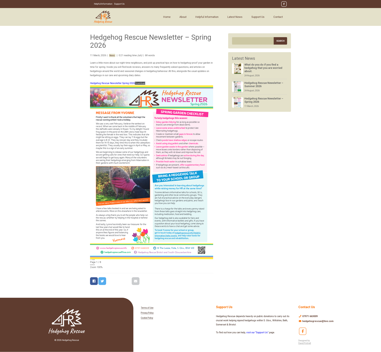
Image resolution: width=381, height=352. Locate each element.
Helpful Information (103, 4)
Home (167, 16)
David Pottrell (304, 343)
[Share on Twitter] (102, 281)
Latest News (234, 16)
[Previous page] (91, 259)
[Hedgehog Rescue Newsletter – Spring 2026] (237, 102)
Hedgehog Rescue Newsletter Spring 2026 (112, 83)
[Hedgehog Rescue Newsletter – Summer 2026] (237, 86)
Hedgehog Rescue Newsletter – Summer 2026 (263, 84)
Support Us (119, 4)
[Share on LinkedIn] (127, 281)
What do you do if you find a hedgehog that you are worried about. (263, 68)
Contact (278, 16)
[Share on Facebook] (94, 281)
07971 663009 (310, 316)
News (112, 55)
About (182, 16)
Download (140, 83)
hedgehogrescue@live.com (318, 321)
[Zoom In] (93, 264)
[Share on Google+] (110, 281)
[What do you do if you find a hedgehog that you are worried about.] (237, 68)
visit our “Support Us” (257, 332)
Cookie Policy (147, 318)
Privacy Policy (147, 313)
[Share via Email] (135, 281)
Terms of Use (147, 308)
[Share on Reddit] (119, 281)
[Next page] (93, 259)
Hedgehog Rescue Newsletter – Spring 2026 (263, 100)
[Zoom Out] (91, 264)
